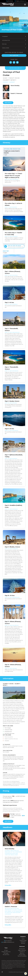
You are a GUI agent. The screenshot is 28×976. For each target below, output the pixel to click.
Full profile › (8, 885)
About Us (22, 953)
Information (6, 40)
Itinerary (5, 36)
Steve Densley (15, 85)
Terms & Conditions (7, 784)
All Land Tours (6, 954)
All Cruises (6, 953)
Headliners (5, 47)
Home (23, 939)
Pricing (4, 44)
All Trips (6, 950)
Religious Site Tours (6, 951)
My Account (22, 948)
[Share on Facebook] (10, 62)
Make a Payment (22, 950)
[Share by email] (17, 62)
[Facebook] (2, 972)
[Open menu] (25, 4)
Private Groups (23, 940)
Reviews (23, 943)
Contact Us (22, 951)
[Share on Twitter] (14, 62)
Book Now (7, 102)
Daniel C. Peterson (16, 93)
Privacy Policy (22, 954)
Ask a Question (14, 55)
